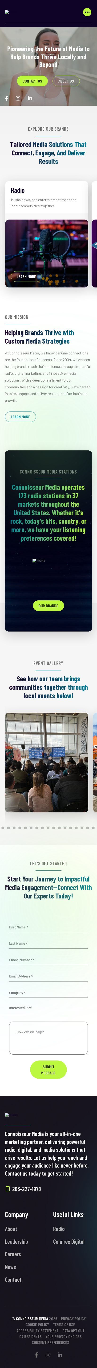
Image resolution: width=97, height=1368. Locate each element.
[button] (87, 12)
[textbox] (18, 1008)
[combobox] (20, 1008)
